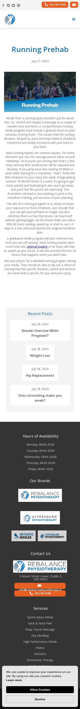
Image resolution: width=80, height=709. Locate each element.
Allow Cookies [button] (40, 689)
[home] (8, 19)
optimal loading (37, 246)
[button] (74, 19)
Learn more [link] (14, 680)
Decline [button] (40, 699)
